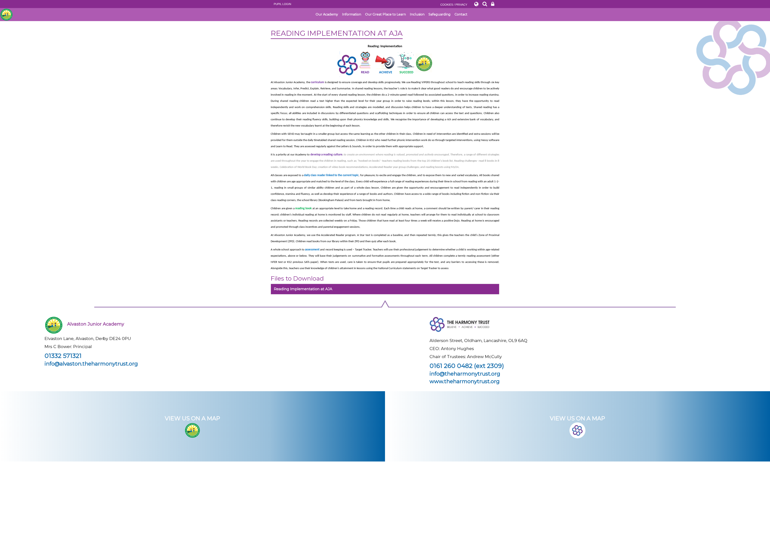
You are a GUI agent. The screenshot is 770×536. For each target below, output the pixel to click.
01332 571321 (63, 355)
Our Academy (327, 14)
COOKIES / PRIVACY (453, 4)
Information (351, 14)
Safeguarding (440, 14)
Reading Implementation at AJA (303, 289)
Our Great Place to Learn (385, 14)
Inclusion (417, 14)
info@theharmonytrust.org (465, 374)
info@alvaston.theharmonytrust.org (91, 363)
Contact (461, 14)
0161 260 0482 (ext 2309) (467, 366)
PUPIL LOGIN (282, 4)
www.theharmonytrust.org (465, 381)
